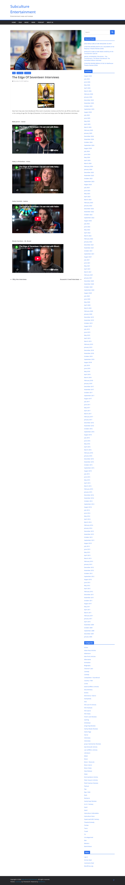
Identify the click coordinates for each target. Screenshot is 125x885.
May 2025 (87, 121)
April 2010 (87, 622)
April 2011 (87, 609)
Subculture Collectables (91, 813)
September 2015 (89, 468)
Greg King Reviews (90, 726)
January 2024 (88, 169)
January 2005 (88, 637)
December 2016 (89, 423)
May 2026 (87, 85)
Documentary (88, 689)
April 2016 (87, 447)
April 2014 (87, 519)
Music (27, 22)
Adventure (87, 653)
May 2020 (87, 302)
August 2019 (88, 326)
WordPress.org (88, 866)
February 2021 (88, 275)
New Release (88, 771)
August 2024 (88, 148)
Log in (86, 857)
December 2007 (89, 634)
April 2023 (87, 196)
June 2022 (87, 227)
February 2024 (88, 166)
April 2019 (87, 338)
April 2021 (87, 269)
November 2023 (89, 175)
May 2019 (87, 335)
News (33, 22)
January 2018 (88, 383)
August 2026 (88, 76)
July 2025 (87, 115)
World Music (88, 846)
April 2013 (87, 555)
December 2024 (89, 136)
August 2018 (88, 362)
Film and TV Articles (90, 705)
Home (14, 22)
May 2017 (87, 407)
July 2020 (87, 296)
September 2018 (89, 359)
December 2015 (89, 459)
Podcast (41, 22)
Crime (86, 683)
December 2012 (89, 567)
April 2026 (87, 88)
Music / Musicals (89, 762)
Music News (88, 768)
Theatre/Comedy (89, 822)
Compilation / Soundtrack (92, 677)
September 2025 (89, 109)
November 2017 (89, 389)
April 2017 (87, 410)
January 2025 (88, 133)
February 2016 (88, 453)
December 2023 (89, 172)
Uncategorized (88, 837)
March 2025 (87, 127)
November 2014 (89, 498)
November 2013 (89, 534)
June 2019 (87, 332)
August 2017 (88, 398)
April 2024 (87, 160)
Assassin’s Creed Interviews (69, 279)
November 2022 (89, 212)
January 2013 (88, 564)
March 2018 (87, 377)
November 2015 (89, 462)
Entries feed (88, 860)
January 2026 (88, 97)
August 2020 (88, 293)
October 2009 (88, 628)
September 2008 (89, 631)
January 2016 (88, 456)
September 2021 (89, 254)
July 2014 (87, 510)
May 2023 (87, 193)
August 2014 (88, 507)
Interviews (27, 73)
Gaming (86, 720)
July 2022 (87, 224)
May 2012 (87, 585)
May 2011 (87, 606)
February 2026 (88, 94)
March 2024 (87, 163)
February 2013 (88, 561)
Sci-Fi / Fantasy (88, 804)
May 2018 (87, 371)
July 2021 (87, 260)
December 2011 (89, 594)
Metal (86, 756)
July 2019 (87, 329)
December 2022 (89, 208)
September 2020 (89, 290)
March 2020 (87, 308)
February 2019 (88, 344)
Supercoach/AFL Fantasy (91, 819)
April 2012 (87, 588)
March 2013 (87, 558)
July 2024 (87, 151)
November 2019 (89, 320)
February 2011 (88, 615)
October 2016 (88, 429)
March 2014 (87, 522)
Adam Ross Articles (90, 650)
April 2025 (87, 124)
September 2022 (89, 218)
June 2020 (87, 299)
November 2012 (89, 570)
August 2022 (88, 221)
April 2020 (87, 305)
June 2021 (87, 263)
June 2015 (87, 477)
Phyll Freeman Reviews (91, 783)
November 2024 (89, 139)
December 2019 (89, 317)
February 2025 (88, 130)
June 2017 (87, 404)
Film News (87, 714)
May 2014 (87, 516)
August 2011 (88, 603)
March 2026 (87, 91)
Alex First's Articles (90, 656)
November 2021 (89, 248)
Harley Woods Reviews (91, 729)
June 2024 (87, 154)
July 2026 (87, 79)
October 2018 (88, 356)
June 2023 (87, 190)
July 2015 (87, 474)
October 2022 (88, 215)
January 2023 (88, 205)
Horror (86, 735)
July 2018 (87, 365)
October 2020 (88, 287)
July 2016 (87, 438)
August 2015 (88, 471)
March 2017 (87, 413)
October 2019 (88, 323)
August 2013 (88, 543)
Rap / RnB (87, 792)
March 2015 (87, 486)
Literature (87, 753)
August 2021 (88, 257)
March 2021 (87, 272)
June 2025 (87, 118)
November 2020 (89, 284)
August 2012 (88, 579)
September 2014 (89, 504)
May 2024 (87, 157)
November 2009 (89, 625)
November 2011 (89, 597)
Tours (86, 828)
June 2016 (87, 441)
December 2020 (89, 281)
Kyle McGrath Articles (90, 747)
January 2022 (88, 242)
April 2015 (87, 483)
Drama (86, 693)
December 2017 (89, 386)
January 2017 (88, 420)
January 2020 (88, 314)
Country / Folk (88, 680)
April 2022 (87, 233)
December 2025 (89, 100)
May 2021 (87, 266)
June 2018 (87, 368)
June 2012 (87, 582)
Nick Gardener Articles (91, 777)
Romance (87, 798)
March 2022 (87, 236)
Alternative (87, 659)
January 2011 (88, 619)
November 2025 (89, 103)
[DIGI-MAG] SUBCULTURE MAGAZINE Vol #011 (98, 43)
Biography (87, 665)
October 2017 (88, 392)
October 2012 (88, 573)
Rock (85, 795)
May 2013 (87, 552)
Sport (85, 807)
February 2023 (88, 202)
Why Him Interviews (20, 279)
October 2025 (88, 106)
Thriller (86, 825)
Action (86, 647)
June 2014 (87, 513)
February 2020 (88, 311)
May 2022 (87, 230)
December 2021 (89, 245)
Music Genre (88, 765)
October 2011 (88, 600)
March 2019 (87, 341)
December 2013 (89, 531)
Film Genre (87, 711)
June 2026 (87, 82)
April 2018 (87, 374)
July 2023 (87, 187)
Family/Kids (87, 699)
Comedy (86, 671)
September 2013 (89, 540)
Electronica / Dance (90, 696)
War (85, 840)
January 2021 (88, 278)
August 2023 (88, 184)
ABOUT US (50, 22)
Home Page (20, 73)
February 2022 (88, 239)
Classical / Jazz (88, 668)
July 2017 (87, 401)
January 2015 (88, 492)
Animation (87, 662)
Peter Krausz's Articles (91, 780)
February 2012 (88, 591)
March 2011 (87, 612)
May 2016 (87, 444)
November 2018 (89, 353)
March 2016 (87, 450)
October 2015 (88, 465)
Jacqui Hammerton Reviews (92, 744)
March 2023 (87, 199)
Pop (85, 789)
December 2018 (89, 350)
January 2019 (88, 347)
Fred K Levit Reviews (90, 717)
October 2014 (88, 501)
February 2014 (88, 525)
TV (85, 834)
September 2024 (89, 145)
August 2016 (88, 435)
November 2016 (89, 426)
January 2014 (88, 528)
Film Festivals (88, 708)
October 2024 (88, 142)
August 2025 (88, 112)
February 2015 (88, 489)
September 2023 (89, 181)
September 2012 (89, 576)
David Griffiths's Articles (91, 686)
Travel (86, 831)
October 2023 (88, 178)
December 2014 (89, 495)
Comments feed (89, 863)
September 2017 (89, 395)
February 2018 (88, 380)
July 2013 (87, 546)
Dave (27, 81)
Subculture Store (89, 816)
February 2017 (88, 417)
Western (86, 843)
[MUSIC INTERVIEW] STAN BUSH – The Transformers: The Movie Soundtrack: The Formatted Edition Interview (97, 58)
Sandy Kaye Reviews (90, 801)
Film (20, 22)
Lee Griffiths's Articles (90, 750)
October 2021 (88, 251)
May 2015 (87, 480)
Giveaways (87, 723)
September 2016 (89, 432)
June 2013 (87, 549)
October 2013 (88, 537)
